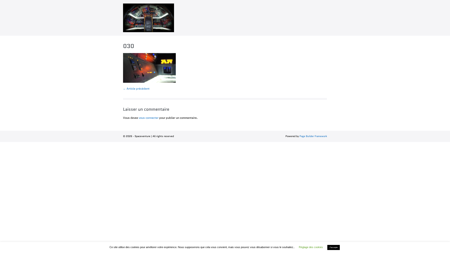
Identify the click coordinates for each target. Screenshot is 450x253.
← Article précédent (136, 89)
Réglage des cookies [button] (311, 247)
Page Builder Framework (313, 136)
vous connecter (149, 118)
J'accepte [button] (333, 247)
